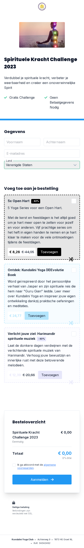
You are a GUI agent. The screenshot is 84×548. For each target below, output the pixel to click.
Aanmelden (40, 480)
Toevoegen (49, 252)
